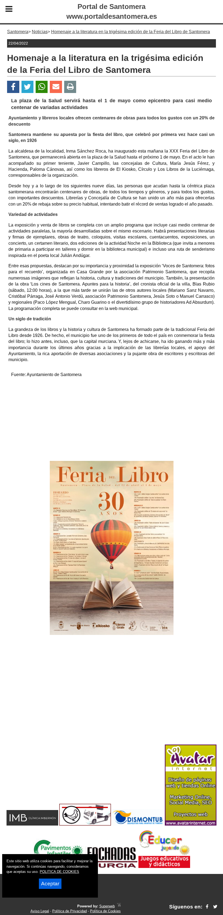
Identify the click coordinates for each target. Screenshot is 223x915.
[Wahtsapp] (42, 87)
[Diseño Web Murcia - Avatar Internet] (119, 906)
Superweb (107, 906)
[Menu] (9, 10)
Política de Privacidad (69, 911)
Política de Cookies (105, 911)
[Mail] (56, 87)
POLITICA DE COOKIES (59, 872)
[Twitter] (27, 87)
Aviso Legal (39, 911)
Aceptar (50, 883)
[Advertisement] (112, 420)
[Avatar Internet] (190, 824)
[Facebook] (13, 87)
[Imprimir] (70, 87)
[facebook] (207, 907)
